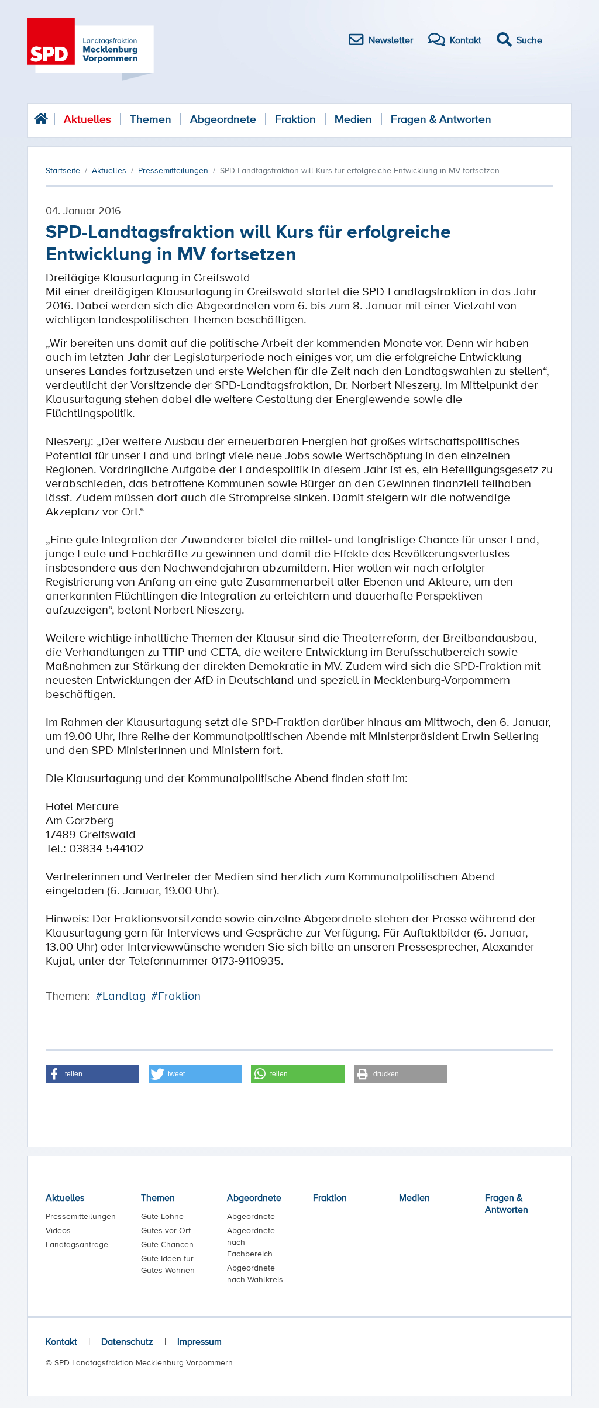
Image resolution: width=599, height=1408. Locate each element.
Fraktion (295, 119)
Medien (353, 119)
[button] (92, 1074)
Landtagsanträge (77, 1244)
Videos (58, 1230)
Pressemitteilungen (81, 1216)
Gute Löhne (162, 1216)
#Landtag (120, 996)
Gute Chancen (167, 1244)
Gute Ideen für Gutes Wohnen (168, 1264)
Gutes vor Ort (166, 1230)
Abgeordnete (223, 119)
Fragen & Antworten (441, 119)
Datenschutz (127, 1341)
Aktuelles (87, 119)
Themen (150, 119)
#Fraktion (176, 996)
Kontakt (61, 1341)
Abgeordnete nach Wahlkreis (255, 1273)
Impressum (199, 1341)
